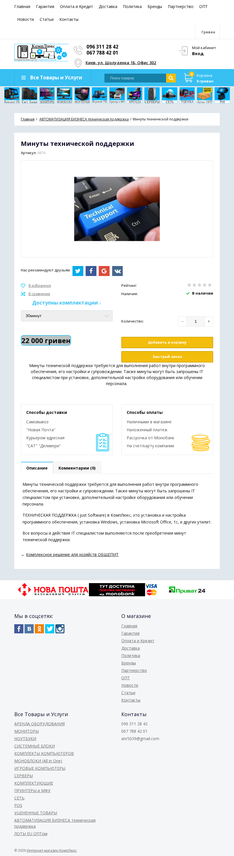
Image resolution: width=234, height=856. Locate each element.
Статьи (47, 19)
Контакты (68, 19)
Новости (25, 19)
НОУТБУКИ (25, 738)
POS (18, 805)
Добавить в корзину (167, 342)
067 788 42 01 (102, 52)
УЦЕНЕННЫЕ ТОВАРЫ (35, 812)
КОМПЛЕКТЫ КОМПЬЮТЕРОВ (44, 753)
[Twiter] (49, 628)
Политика (132, 6)
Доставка (108, 6)
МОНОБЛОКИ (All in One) (38, 761)
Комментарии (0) (77, 468)
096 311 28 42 (102, 46)
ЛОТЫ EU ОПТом (30, 833)
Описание (37, 468)
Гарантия (45, 6)
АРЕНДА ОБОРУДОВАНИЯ (39, 723)
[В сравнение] (35, 294)
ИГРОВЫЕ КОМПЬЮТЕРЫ (39, 768)
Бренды (155, 6)
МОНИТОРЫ (26, 731)
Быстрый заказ (167, 356)
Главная (22, 6)
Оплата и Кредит (76, 6)
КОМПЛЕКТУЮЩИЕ (33, 783)
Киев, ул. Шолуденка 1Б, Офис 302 (121, 62)
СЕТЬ (19, 798)
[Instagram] (59, 628)
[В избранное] (36, 285)
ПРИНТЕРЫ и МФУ (32, 790)
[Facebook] (18, 628)
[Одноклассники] (39, 628)
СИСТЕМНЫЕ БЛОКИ (34, 746)
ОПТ (203, 6)
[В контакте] (29, 628)
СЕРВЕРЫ (23, 775)
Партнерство (180, 6)
